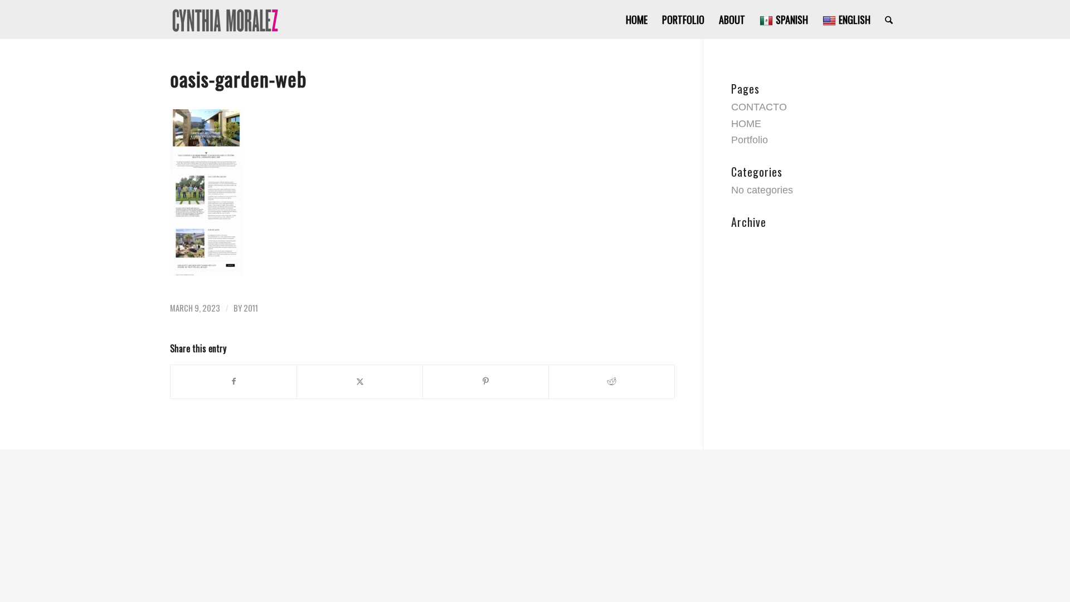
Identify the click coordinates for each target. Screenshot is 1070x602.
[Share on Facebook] (233, 382)
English (854, 19)
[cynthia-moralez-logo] (225, 19)
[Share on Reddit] (611, 382)
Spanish (792, 19)
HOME (746, 123)
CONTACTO (759, 107)
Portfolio (749, 139)
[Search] (889, 19)
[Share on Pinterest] (485, 382)
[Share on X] (359, 382)
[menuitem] (637, 19)
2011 (251, 308)
